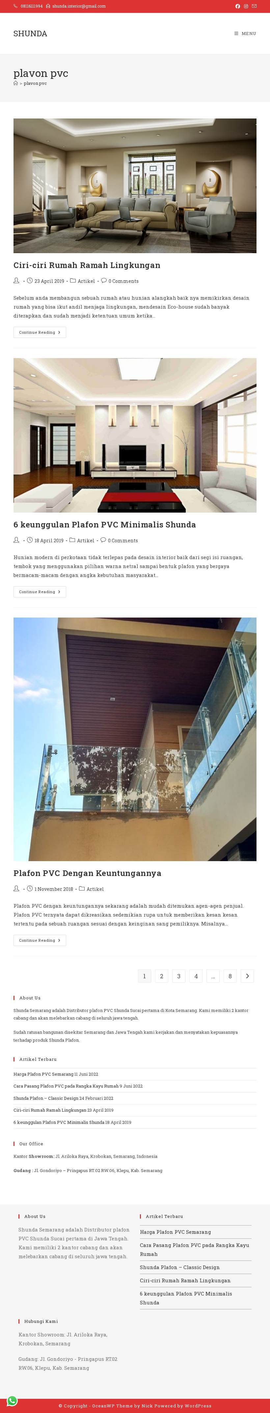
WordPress (198, 1406)
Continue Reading (42, 333)
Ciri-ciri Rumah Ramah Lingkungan (87, 265)
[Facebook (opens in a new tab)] (237, 6)
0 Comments (124, 281)
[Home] (16, 83)
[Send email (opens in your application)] (253, 6)
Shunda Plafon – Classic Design (46, 1098)
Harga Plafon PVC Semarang (43, 1074)
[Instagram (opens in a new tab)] (246, 6)
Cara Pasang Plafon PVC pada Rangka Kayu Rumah (66, 1086)
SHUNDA (30, 33)
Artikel (86, 281)
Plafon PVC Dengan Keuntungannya (88, 873)
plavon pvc (35, 83)
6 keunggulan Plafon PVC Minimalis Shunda (105, 524)
